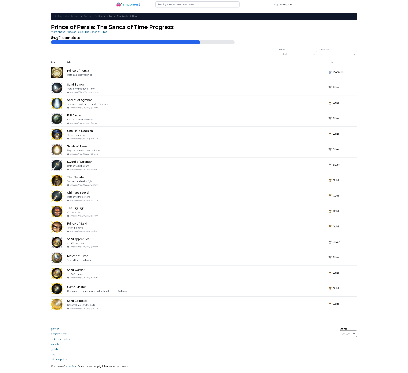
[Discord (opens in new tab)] (268, 4)
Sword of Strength (79, 161)
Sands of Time (77, 146)
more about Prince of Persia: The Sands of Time (79, 31)
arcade (55, 344)
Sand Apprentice (78, 239)
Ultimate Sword (78, 192)
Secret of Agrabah (79, 100)
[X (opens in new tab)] (256, 4)
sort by (282, 49)
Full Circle (74, 115)
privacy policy (59, 359)
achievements (59, 334)
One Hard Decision (80, 131)
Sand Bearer (75, 84)
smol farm (71, 366)
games (55, 328)
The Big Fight (76, 208)
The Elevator (76, 177)
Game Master (76, 287)
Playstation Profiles (68, 16)
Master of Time (77, 256)
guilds (54, 349)
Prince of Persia (78, 70)
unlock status (325, 49)
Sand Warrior (76, 270)
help (53, 354)
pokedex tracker (60, 339)
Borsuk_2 (88, 16)
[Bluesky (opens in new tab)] (262, 4)
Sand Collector (77, 300)
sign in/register (283, 4)
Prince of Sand (77, 223)
